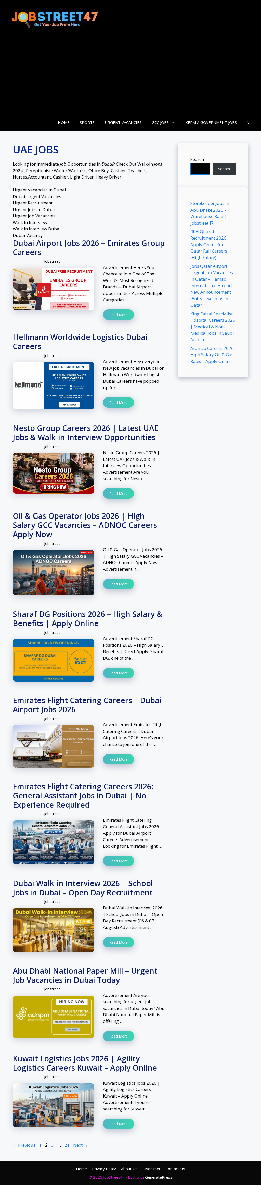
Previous (24, 1145)
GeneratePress (158, 1177)
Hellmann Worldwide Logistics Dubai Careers (80, 341)
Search (197, 159)
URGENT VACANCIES (123, 122)
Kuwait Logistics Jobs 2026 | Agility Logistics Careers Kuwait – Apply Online (85, 1063)
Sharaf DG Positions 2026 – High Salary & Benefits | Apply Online (87, 618)
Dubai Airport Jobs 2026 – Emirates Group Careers (89, 247)
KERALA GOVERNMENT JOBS (211, 122)
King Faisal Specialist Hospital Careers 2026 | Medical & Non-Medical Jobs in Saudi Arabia (212, 327)
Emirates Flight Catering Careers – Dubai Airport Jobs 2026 (87, 705)
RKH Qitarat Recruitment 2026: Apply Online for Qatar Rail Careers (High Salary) (208, 244)
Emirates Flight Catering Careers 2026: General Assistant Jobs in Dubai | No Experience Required (83, 795)
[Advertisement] (130, 76)
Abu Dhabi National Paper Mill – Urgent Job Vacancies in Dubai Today (85, 975)
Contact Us (175, 1168)
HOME (64, 122)
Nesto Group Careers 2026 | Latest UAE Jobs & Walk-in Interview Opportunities (86, 432)
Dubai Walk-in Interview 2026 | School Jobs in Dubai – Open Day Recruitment (83, 888)
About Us (129, 1168)
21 (67, 1145)
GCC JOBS (160, 122)
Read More (118, 314)
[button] (249, 122)
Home (81, 1168)
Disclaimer (151, 1168)
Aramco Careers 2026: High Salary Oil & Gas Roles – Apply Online (212, 354)
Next (80, 1145)
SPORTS (87, 122)
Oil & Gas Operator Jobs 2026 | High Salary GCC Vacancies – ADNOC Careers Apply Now (85, 525)
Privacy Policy (104, 1168)
